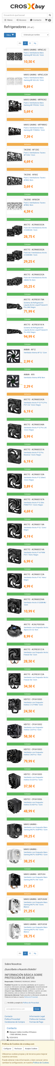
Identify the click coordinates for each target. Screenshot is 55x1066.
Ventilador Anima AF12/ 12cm (35, 353)
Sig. (35, 43)
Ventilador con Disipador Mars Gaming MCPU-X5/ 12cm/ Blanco (35, 929)
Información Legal (37, 1016)
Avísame (27, 69)
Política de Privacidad (31, 997)
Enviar (37, 1009)
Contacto (37, 20)
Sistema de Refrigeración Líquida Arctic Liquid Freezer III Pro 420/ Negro (36, 330)
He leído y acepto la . (23, 1003)
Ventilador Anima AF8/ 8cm (34, 378)
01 (25, 43)
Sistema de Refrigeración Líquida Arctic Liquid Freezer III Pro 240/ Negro (36, 305)
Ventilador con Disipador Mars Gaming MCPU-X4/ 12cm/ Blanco (35, 904)
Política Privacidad (12, 1019)
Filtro (9, 35)
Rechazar (18, 1049)
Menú (9, 20)
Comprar (27, 94)
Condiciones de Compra (15, 1022)
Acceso (22, 20)
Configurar (7, 1049)
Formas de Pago (36, 1022)
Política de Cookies (41, 1063)
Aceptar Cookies (31, 1049)
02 (30, 43)
